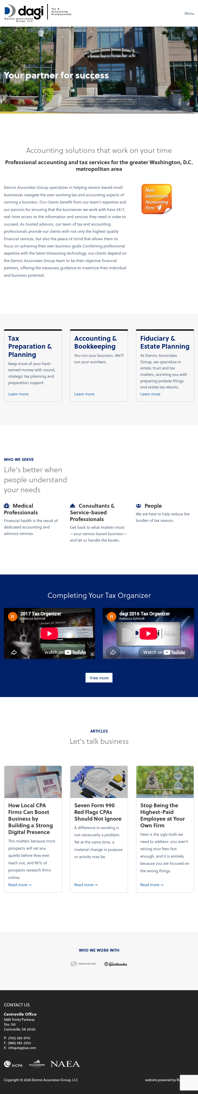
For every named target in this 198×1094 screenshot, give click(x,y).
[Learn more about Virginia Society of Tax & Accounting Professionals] (37, 1064)
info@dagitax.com (22, 1047)
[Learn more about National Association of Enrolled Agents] (65, 1064)
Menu (189, 13)
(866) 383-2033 (19, 1042)
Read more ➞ (32, 884)
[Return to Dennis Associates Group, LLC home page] (38, 13)
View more (99, 677)
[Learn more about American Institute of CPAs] (13, 1064)
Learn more (27, 394)
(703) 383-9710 (19, 1037)
